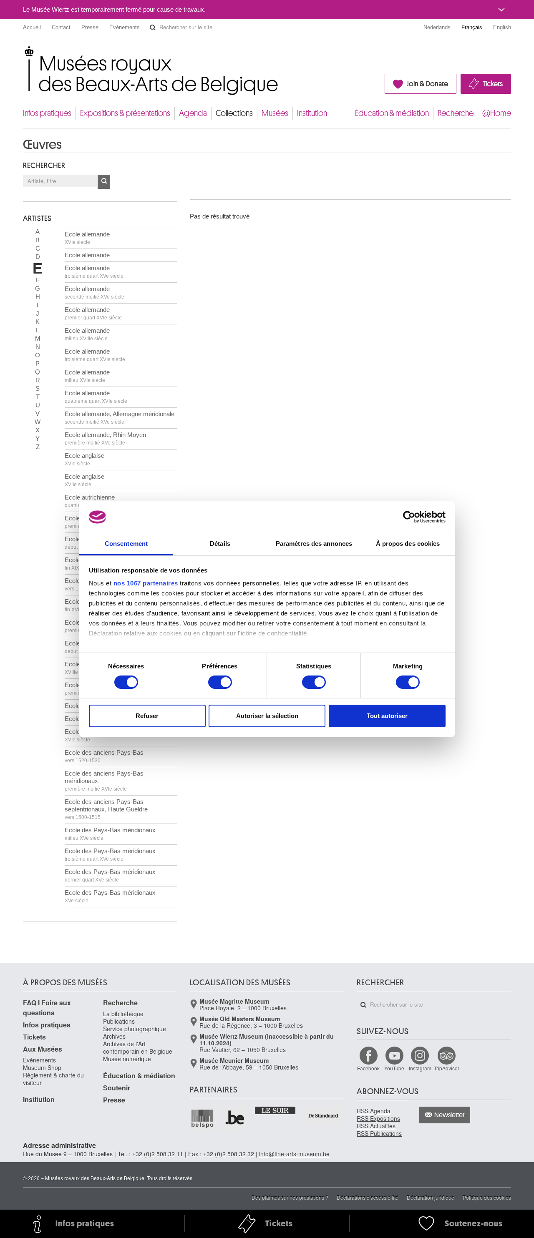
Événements (124, 27)
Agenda (193, 113)
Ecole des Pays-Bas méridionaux (110, 833)
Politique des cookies (487, 1197)
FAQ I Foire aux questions (47, 1007)
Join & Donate (427, 84)
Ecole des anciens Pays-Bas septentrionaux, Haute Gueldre (106, 809)
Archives (114, 1036)
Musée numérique (127, 1058)
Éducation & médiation (392, 113)
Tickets (493, 84)
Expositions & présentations (125, 113)
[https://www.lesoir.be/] (275, 1110)
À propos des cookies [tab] (408, 543)
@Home (496, 113)
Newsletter (449, 1115)
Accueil (32, 27)
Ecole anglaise (84, 459)
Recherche (456, 113)
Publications (119, 1021)
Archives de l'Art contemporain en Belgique (137, 1047)
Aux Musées (42, 1049)
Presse (89, 27)
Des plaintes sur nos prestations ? (290, 1197)
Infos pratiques (47, 113)
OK (104, 182)
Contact (61, 27)
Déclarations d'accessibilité (367, 1197)
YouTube (394, 1068)
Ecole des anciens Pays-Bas (104, 756)
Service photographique (134, 1028)
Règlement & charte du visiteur (53, 1078)
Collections (234, 113)
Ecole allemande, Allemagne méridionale (119, 417)
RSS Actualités (376, 1126)
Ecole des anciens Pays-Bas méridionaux (104, 781)
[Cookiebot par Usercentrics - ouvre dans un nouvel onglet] (409, 517)
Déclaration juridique (430, 1197)
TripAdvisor (446, 1068)
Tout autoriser (387, 715)
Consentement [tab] (126, 543)
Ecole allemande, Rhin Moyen (105, 438)
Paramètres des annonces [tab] (314, 543)
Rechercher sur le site (152, 27)
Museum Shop (42, 1067)
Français (471, 27)
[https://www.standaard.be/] (323, 1115)
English (502, 27)
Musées (275, 113)
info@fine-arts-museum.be (294, 1154)
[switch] (220, 682)
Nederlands (437, 27)
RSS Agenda (373, 1111)
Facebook (368, 1068)
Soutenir (116, 1087)
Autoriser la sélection (267, 715)
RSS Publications (379, 1133)
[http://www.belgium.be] (235, 1118)
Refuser (147, 715)
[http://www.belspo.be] (203, 1118)
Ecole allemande (87, 238)
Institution (312, 113)
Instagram (420, 1068)
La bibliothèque (123, 1013)
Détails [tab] (220, 543)
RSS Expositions (378, 1118)
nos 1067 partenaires (145, 583)
